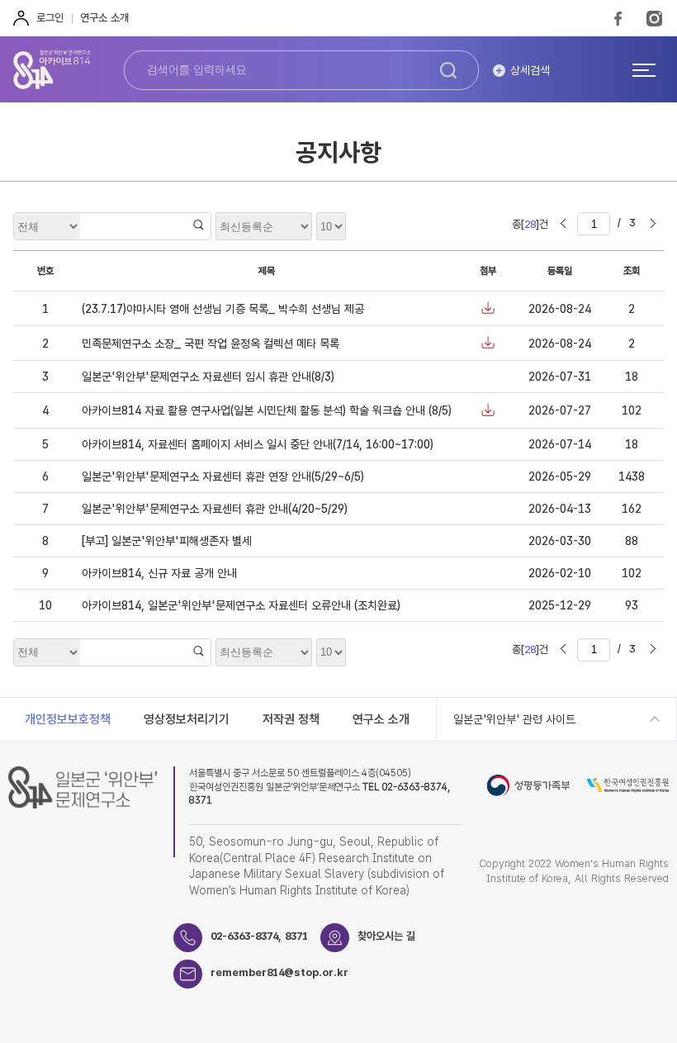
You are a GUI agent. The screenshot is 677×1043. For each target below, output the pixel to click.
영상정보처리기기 (187, 719)
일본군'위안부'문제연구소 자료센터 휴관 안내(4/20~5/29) (215, 508)
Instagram (654, 18)
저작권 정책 (291, 719)
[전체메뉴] (644, 69)
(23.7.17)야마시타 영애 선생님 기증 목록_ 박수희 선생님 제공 (223, 308)
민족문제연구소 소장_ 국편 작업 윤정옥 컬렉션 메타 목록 (210, 343)
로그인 (50, 18)
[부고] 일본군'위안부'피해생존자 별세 (167, 541)
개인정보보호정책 (68, 719)
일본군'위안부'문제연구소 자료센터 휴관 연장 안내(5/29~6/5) (223, 476)
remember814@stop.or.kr (279, 972)
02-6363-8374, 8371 (259, 936)
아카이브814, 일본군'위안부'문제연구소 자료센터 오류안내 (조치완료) (241, 605)
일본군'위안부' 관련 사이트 (514, 719)
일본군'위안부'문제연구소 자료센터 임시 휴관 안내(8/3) (208, 376)
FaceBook (618, 18)
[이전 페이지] (563, 224)
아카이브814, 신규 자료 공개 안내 (159, 573)
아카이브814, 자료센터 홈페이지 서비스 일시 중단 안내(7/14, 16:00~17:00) (257, 444)
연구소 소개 (104, 18)
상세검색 (530, 70)
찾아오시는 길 (386, 936)
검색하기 (448, 70)
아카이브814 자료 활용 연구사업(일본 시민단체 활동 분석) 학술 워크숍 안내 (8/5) (267, 410)
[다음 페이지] (653, 224)
